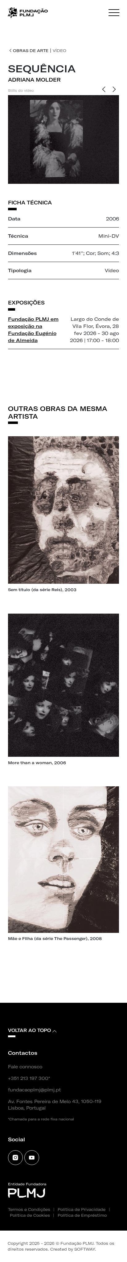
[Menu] (114, 13)
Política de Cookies (30, 1215)
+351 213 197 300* (29, 1078)
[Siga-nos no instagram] (15, 1157)
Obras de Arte (30, 50)
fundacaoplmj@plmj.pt (34, 1090)
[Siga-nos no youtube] (31, 1157)
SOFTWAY (84, 1249)
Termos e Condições (29, 1209)
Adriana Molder (34, 80)
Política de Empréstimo (82, 1215)
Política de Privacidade (81, 1209)
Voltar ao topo (29, 1030)
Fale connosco (25, 1067)
